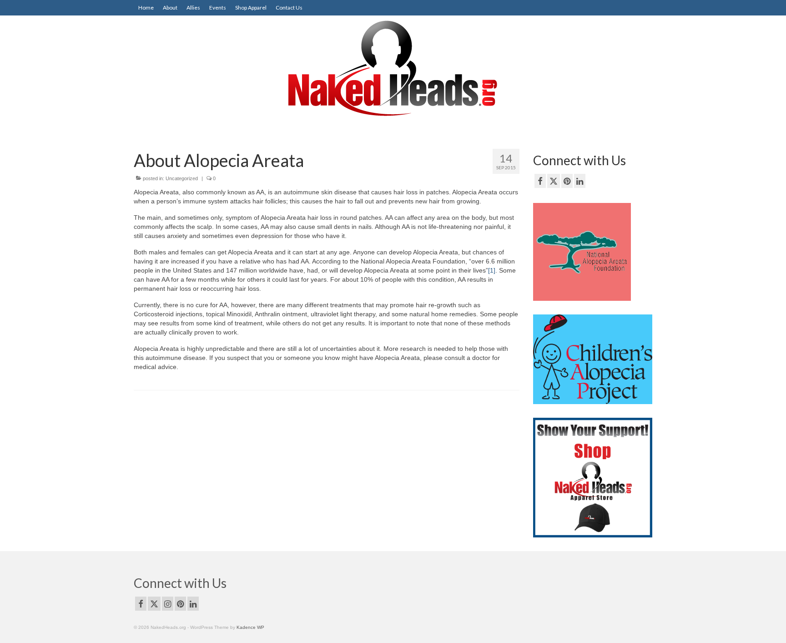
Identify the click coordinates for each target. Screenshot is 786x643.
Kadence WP (250, 627)
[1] (491, 270)
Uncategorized (182, 178)
